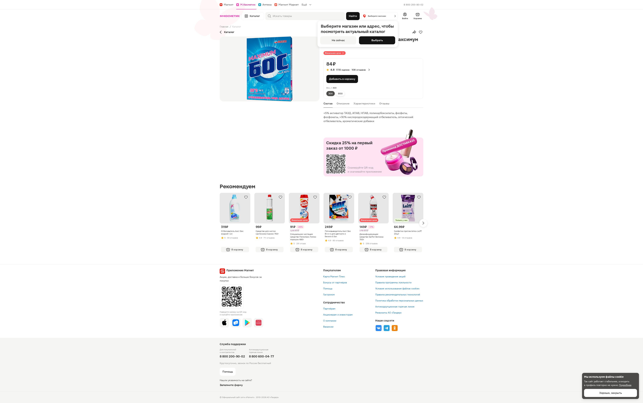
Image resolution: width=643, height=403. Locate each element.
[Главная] (230, 16)
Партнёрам (329, 308)
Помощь (327, 288)
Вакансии (328, 326)
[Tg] (386, 328)
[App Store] (224, 322)
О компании (329, 320)
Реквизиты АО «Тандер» (388, 312)
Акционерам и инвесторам (338, 314)
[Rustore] (235, 322)
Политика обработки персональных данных (399, 300)
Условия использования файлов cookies (397, 288)
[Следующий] (423, 223)
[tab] (330, 93)
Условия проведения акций (390, 276)
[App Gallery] (258, 322)
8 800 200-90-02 (413, 4)
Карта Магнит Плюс (334, 276)
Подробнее (625, 385)
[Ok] (394, 328)
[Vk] (378, 328)
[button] (379, 16)
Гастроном (329, 294)
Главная (224, 26)
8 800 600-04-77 (261, 356)
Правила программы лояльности (393, 282)
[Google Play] (247, 322)
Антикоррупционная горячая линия (394, 306)
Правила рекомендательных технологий (397, 294)
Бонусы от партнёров (335, 282)
